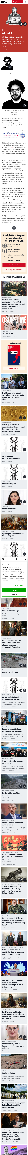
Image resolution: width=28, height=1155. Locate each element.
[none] (25, 24)
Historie (4, 1009)
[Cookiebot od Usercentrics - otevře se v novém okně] (16, 559)
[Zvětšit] (14, 16)
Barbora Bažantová (6, 336)
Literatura (4, 331)
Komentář (6, 695)
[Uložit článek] (21, 24)
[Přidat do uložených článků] (24, 293)
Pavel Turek (4, 650)
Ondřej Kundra (5, 927)
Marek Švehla (5, 832)
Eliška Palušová (5, 434)
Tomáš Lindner (5, 739)
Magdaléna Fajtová (6, 990)
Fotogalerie (4, 1070)
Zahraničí (4, 978)
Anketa (4, 454)
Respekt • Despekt (6, 481)
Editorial (6, 30)
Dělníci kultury (12, 884)
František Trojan (14, 957)
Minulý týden (5, 531)
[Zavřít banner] (25, 559)
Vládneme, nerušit (13, 947)
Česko (3, 915)
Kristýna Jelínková (6, 957)
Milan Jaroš (4, 1080)
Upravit (13, 594)
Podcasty (6, 884)
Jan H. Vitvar (5, 311)
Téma (3, 726)
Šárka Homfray (5, 1051)
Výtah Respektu (12, 1130)
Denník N (14, 864)
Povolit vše (14, 590)
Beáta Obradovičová (7, 864)
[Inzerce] (14, 135)
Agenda (4, 506)
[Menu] (26, 2)
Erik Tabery (4, 49)
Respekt (4, 461)
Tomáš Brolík (5, 618)
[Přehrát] (20, 293)
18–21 (12, 147)
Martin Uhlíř (5, 800)
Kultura (4, 297)
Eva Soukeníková (6, 402)
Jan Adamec (5, 1021)
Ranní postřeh (7, 1041)
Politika (4, 390)
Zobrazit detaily (19, 585)
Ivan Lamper (5, 538)
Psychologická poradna (7, 852)
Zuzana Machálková (7, 1142)
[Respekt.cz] (4, 2)
